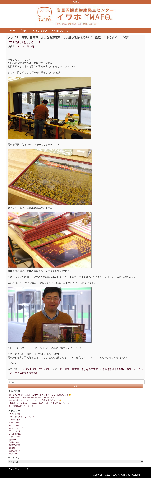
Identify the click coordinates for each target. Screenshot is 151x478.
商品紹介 (13, 439)
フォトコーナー (16, 431)
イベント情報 (29, 369)
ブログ (22, 30)
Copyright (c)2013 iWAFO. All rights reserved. (116, 474)
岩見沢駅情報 (15, 445)
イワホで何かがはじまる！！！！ (25, 42)
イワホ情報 (44, 369)
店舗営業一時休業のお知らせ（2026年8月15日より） (32, 397)
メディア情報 (15, 437)
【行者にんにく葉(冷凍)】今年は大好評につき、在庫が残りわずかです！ (40, 403)
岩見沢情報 (14, 442)
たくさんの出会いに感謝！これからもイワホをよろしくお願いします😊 (40, 395)
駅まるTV (13, 454)
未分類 (12, 448)
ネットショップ (39, 30)
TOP (12, 30)
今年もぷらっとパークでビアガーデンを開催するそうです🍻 (35, 400)
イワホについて (60, 30)
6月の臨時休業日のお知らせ (21, 406)
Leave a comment (28, 373)
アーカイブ (13, 458)
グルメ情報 (14, 425)
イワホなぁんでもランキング (21, 417)
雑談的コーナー (16, 451)
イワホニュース (16, 420)
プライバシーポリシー (19, 469)
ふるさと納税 (15, 434)
